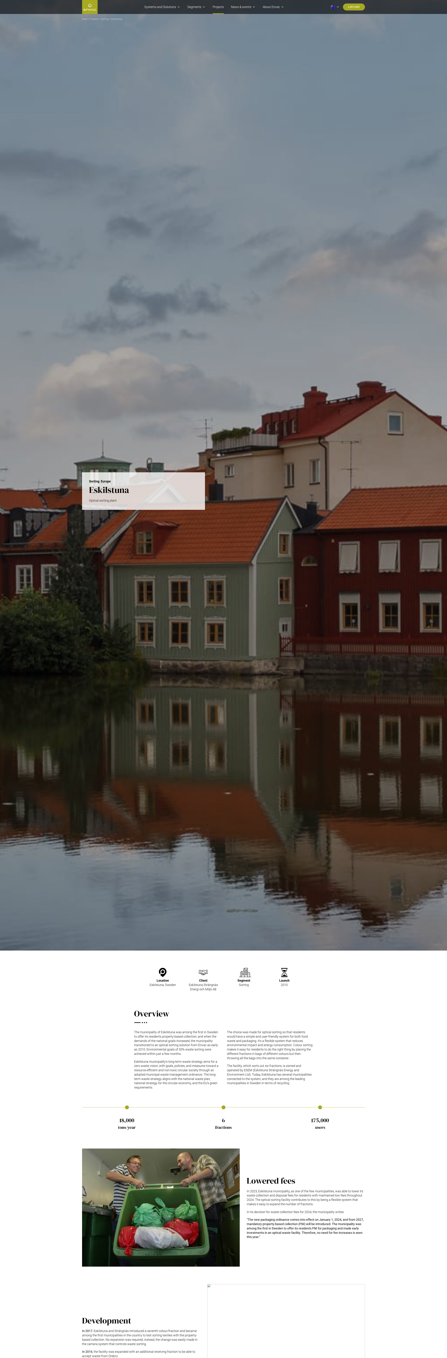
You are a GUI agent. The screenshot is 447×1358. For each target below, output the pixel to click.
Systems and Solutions (160, 7)
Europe (106, 481)
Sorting (105, 19)
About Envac (271, 7)
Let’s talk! (354, 7)
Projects (218, 7)
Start (84, 19)
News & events (241, 7)
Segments (194, 7)
